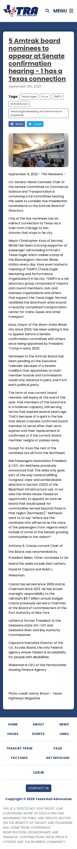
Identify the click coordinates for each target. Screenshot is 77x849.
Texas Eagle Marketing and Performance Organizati (36, 113)
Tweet (37, 124)
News (64, 724)
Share (19, 124)
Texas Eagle (29, 96)
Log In (38, 772)
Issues (12, 734)
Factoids (19, 758)
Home (13, 724)
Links (64, 734)
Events (38, 734)
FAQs (58, 748)
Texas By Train (19, 748)
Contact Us (38, 788)
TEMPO (57, 96)
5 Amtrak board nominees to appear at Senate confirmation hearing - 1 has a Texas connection (37, 59)
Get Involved (57, 758)
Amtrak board (19, 104)
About (38, 724)
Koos (45, 96)
